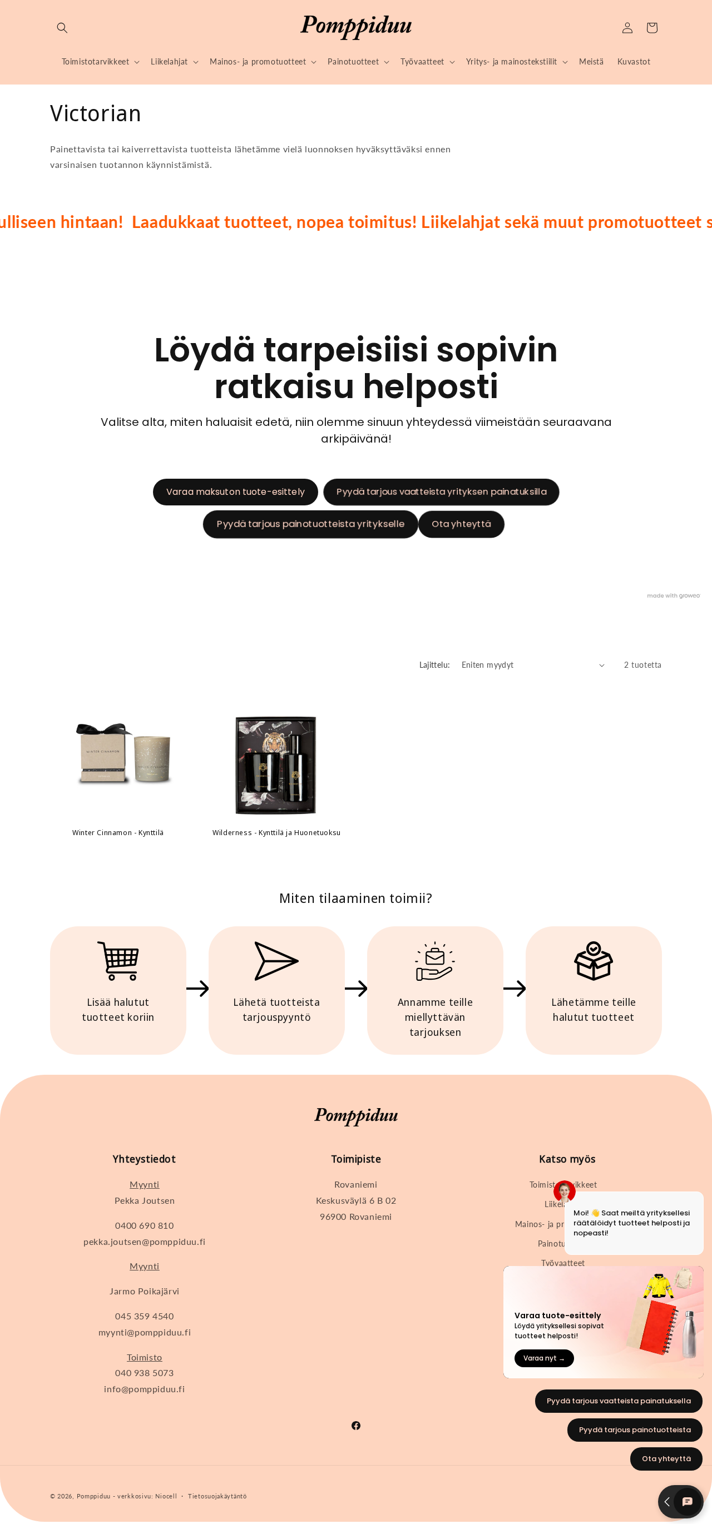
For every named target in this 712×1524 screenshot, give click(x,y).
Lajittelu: (435, 664)
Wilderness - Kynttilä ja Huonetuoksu (276, 832)
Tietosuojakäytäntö (217, 1496)
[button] (62, 28)
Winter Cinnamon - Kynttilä (118, 832)
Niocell (166, 1496)
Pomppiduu (94, 1496)
